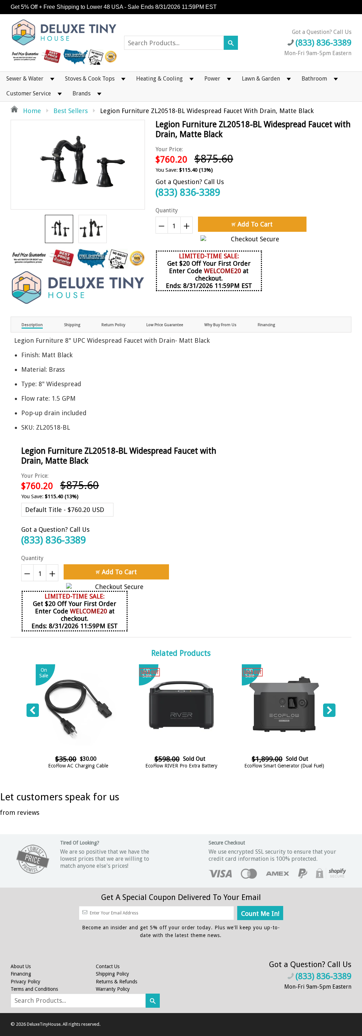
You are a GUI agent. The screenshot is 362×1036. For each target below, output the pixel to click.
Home (31, 110)
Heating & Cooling (159, 78)
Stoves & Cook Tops (90, 78)
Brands (81, 93)
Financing (21, 974)
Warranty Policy (113, 989)
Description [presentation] (32, 325)
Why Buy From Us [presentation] (220, 325)
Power (212, 78)
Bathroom (314, 78)
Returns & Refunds (116, 981)
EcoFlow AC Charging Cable (78, 766)
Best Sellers (70, 110)
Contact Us (107, 966)
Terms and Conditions (34, 989)
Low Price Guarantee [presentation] (164, 325)
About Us (21, 966)
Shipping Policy (112, 974)
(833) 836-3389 (188, 192)
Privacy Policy (25, 981)
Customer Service (28, 93)
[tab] (32, 324)
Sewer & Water (24, 78)
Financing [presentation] (266, 325)
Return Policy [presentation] (113, 325)
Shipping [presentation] (72, 325)
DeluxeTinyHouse (43, 1024)
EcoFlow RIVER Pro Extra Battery (181, 766)
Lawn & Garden (261, 78)
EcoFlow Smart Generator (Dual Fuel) (284, 766)
